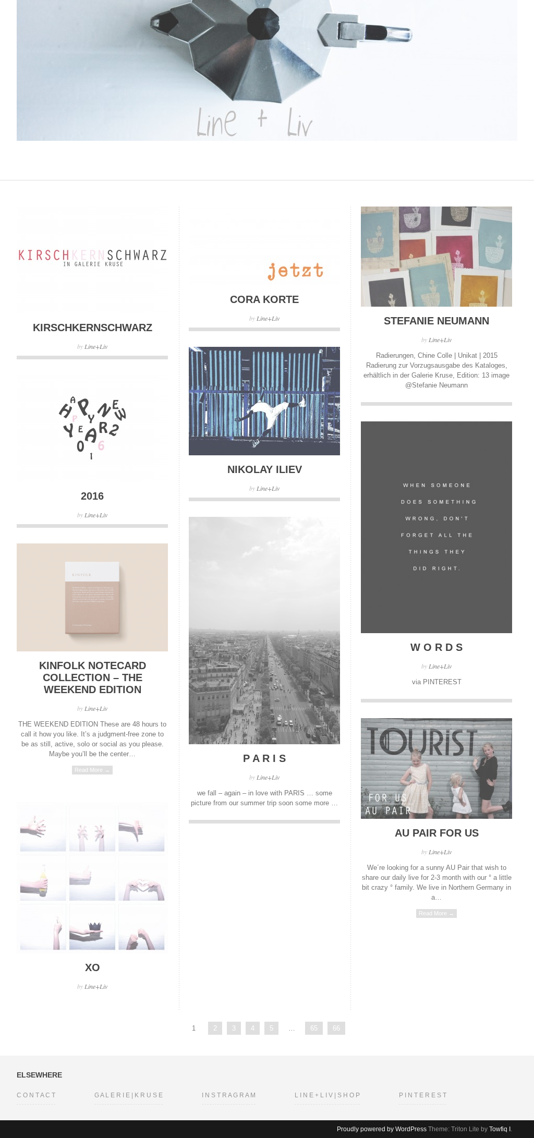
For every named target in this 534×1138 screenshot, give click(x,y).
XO (92, 967)
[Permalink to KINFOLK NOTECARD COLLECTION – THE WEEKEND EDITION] (92, 649)
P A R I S (264, 758)
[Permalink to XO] (92, 951)
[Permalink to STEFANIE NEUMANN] (436, 304)
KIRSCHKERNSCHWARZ (92, 327)
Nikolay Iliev (264, 469)
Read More (92, 770)
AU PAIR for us (437, 833)
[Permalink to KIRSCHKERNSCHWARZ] (92, 311)
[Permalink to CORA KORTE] (264, 283)
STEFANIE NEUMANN (436, 320)
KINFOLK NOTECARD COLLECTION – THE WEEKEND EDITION (92, 677)
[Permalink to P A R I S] (264, 742)
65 (314, 1028)
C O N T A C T (36, 1095)
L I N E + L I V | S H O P (327, 1095)
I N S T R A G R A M (229, 1095)
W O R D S (436, 647)
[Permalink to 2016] (92, 479)
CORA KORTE (264, 299)
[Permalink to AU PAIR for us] (436, 816)
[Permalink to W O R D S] (436, 631)
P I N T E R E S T (422, 1095)
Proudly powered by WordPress (382, 1129)
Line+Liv (95, 346)
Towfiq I (500, 1129)
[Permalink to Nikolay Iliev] (264, 453)
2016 (92, 496)
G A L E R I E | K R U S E (128, 1095)
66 (336, 1028)
